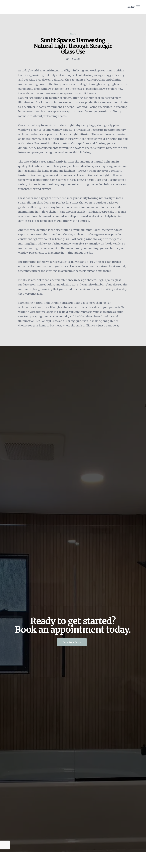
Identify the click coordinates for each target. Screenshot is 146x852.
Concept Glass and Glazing (28, 6)
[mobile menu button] (138, 6)
